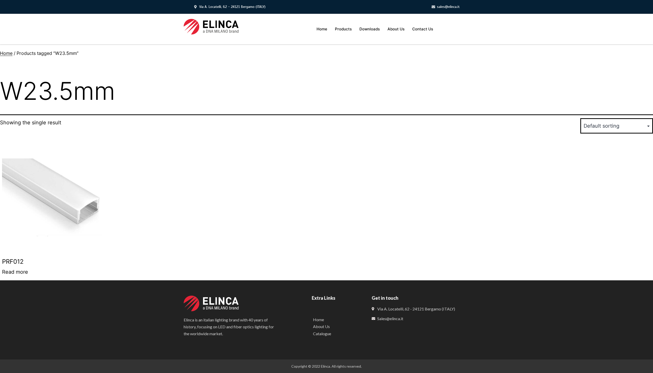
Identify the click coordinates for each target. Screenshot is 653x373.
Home (322, 29)
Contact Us (422, 29)
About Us (396, 29)
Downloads (369, 29)
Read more (15, 272)
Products (343, 29)
